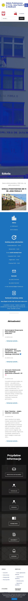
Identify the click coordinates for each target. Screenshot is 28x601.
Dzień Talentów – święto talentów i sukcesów (13, 412)
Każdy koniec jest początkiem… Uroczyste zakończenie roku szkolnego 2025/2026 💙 (13, 351)
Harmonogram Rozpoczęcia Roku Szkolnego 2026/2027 (14, 331)
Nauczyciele (6, 579)
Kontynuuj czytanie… (12, 341)
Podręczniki (14, 523)
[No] (26, 596)
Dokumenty (14, 539)
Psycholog (14, 490)
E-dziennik (21, 13)
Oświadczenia (20, 581)
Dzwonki (14, 556)
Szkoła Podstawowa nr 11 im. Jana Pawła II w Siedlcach (15, 5)
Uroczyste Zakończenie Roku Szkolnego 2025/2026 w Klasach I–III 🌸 (13, 372)
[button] (26, 5)
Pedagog (14, 507)
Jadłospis (5, 592)
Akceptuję (14, 598)
